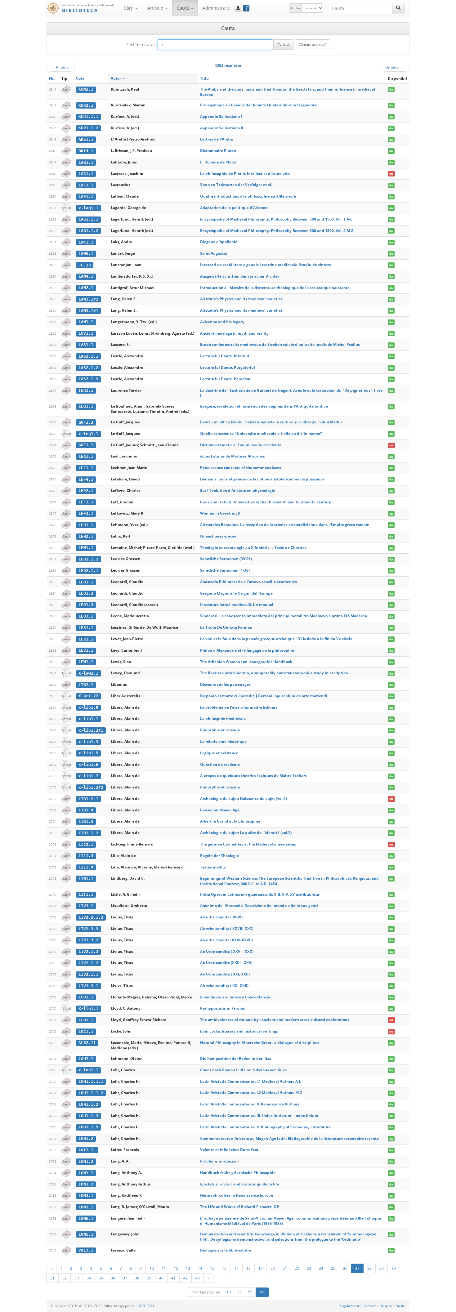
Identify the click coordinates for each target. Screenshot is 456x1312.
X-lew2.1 (88, 673)
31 (52, 1277)
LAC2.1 (85, 185)
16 (224, 1268)
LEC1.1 (85, 468)
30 (393, 1268)
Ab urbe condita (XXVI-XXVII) (226, 940)
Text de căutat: (141, 44)
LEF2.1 (85, 490)
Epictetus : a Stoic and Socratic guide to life (239, 1184)
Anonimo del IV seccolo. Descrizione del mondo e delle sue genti (259, 905)
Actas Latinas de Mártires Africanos (232, 456)
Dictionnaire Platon (218, 150)
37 (125, 1277)
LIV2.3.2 (88, 940)
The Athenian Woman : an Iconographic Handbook (246, 661)
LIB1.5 (85, 821)
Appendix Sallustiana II (221, 128)
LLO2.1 (85, 1020)
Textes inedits (213, 867)
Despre (385, 1306)
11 (164, 1268)
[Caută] (398, 8)
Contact (369, 1306)
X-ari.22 (88, 696)
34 (89, 1277)
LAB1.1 (85, 162)
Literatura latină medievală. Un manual (236, 604)
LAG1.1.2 (88, 230)
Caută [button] (183, 8)
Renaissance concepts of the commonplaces (240, 467)
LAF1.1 (85, 196)
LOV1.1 (85, 333)
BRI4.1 (85, 151)
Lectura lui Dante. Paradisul (226, 379)
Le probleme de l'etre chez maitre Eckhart (238, 707)
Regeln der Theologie (219, 855)
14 (200, 1268)
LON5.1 (85, 1234)
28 (369, 1268)
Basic (400, 1306)
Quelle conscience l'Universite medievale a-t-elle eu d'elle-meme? (261, 433)
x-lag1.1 (88, 208)
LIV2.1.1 (88, 974)
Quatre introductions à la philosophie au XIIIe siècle (248, 196)
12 (176, 1268)
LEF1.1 (85, 502)
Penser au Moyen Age (219, 810)
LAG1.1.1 (88, 219)
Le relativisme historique (223, 741)
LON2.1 (85, 1207)
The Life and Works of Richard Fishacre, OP (239, 1206)
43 (197, 1277)
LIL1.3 (85, 855)
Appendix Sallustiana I (221, 116)
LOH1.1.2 (88, 1104)
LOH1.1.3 (88, 1115)
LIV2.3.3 (88, 928)
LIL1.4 (85, 867)
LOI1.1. (87, 1150)
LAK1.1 (85, 242)
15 (212, 1268)
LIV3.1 (85, 906)
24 (321, 1268)
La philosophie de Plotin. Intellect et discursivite (245, 173)
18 (248, 1268)
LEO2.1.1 (88, 570)
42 (185, 1277)
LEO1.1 (85, 582)
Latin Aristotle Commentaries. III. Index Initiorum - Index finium (259, 1115)
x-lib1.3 (88, 741)
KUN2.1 (85, 89)
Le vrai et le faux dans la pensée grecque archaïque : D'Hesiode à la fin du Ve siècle (276, 638)
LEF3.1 (85, 513)
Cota (80, 78)
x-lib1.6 (88, 764)
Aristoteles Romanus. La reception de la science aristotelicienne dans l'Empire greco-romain (284, 524)
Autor (116, 78)
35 (101, 1277)
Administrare (216, 8)
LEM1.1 (85, 547)
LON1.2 (85, 1161)
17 (236, 1268)
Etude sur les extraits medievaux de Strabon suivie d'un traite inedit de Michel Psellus (280, 344)
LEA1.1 (85, 456)
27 (357, 1268)
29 (381, 1268)
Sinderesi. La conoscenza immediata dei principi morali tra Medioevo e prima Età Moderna (283, 615)
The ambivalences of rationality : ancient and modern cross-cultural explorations (274, 1019)
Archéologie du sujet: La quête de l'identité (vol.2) (246, 832)
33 (76, 1277)
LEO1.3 (85, 604)
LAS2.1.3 (88, 379)
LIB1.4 (85, 810)
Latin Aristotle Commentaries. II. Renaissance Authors (249, 1104)
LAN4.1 (85, 276)
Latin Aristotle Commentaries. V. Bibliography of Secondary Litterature (265, 1127)
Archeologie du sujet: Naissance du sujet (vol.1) (243, 798)
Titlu (204, 78)
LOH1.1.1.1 (90, 1081)
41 (173, 1277)
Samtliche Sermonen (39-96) (226, 558)
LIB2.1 (85, 684)
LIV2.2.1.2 (90, 917)
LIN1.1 (85, 878)
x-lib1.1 (88, 718)
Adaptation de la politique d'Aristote (234, 207)
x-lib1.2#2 (90, 787)
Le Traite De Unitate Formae (226, 627)
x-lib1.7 (88, 776)
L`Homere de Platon (219, 162)
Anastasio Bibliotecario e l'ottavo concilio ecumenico (248, 581)
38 (137, 1277)
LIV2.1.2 (88, 963)
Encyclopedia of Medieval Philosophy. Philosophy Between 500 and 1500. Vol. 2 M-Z (276, 230)
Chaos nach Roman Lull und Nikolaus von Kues (243, 1070)
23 (309, 1268)
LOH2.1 (85, 1058)
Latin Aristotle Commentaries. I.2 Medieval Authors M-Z (251, 1092)
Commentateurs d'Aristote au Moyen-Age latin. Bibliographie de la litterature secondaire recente (289, 1138)
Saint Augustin (213, 253)
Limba (295, 8)
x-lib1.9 (88, 707)
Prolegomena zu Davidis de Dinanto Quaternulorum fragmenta (258, 105)
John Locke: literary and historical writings (239, 1031)
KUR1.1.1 (88, 116)
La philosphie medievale (223, 718)
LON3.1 (85, 1195)
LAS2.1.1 (88, 356)
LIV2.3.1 (88, 986)
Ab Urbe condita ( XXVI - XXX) (226, 951)
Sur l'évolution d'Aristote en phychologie (237, 490)
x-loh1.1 (88, 1070)
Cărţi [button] (129, 8)
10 (152, 1268)
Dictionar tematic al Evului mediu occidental (241, 445)
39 (149, 1277)
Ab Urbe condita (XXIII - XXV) (226, 962)
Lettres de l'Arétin (216, 139)
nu (391, 174)
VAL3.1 (85, 1250)
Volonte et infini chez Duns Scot (229, 1149)
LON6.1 (85, 1218)
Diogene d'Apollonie (218, 241)
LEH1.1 (85, 525)
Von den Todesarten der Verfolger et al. (236, 184)
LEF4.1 (85, 479)
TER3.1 (85, 390)
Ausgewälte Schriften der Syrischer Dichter (239, 276)
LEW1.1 (85, 661)
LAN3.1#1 (88, 310)
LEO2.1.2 (88, 559)
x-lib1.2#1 (90, 730)
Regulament (348, 1306)
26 (345, 1268)
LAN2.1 (85, 287)
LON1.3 (85, 1184)
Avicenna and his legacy (222, 321)
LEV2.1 (85, 639)
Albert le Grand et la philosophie (230, 821)
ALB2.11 (87, 1042)
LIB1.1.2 (88, 833)
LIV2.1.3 (88, 951)
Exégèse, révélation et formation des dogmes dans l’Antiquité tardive (264, 406)
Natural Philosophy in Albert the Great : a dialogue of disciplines (259, 1042)
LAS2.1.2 (88, 367)
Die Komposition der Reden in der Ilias (235, 1058)
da (391, 89)
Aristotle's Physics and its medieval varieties (241, 298)
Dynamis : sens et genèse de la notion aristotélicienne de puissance (262, 479)
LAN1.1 (85, 321)
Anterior (60, 67)
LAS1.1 (85, 344)
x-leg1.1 (88, 433)
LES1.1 (85, 627)
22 (297, 1268)
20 (272, 1268)
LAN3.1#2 (88, 299)
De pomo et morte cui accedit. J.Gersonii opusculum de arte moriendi (263, 695)
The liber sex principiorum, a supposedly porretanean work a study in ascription (274, 673)
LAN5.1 (85, 253)
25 (333, 1268)
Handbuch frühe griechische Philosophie (237, 1172)
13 (188, 1268)
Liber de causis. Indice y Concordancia (235, 997)
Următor (395, 67)
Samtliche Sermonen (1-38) (225, 570)
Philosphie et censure (220, 730)
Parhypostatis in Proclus (222, 1008)
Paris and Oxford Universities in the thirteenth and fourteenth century (265, 502)
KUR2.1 (85, 105)
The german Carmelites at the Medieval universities (248, 844)
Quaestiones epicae (218, 536)
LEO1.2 (85, 593)
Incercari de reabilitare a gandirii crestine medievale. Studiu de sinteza (265, 264)
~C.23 (84, 265)
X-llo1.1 (88, 1008)
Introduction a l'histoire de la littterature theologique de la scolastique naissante (275, 287)
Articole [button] (155, 8)
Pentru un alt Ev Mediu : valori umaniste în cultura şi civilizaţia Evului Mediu (271, 422)
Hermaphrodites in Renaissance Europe (236, 1195)
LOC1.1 (85, 1031)
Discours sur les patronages (225, 684)
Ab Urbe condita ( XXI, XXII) (225, 974)
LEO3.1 (85, 616)
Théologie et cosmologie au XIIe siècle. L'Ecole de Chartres (253, 547)
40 (161, 1277)
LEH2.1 (85, 536)
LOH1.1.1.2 (90, 1093)
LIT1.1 (85, 894)
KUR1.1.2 (88, 128)
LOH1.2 (85, 1138)
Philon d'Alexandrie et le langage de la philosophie (247, 650)
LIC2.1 (85, 844)
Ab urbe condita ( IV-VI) (221, 917)
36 (113, 1277)
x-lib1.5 (88, 753)
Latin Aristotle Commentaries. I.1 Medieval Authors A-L (250, 1081)
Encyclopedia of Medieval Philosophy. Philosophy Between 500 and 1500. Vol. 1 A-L (276, 219)
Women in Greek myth (221, 513)
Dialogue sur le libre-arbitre (225, 1250)
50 (250, 1292)
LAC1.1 (85, 173)
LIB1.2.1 (88, 799)
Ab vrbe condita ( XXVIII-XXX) (226, 928)
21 (285, 1268)
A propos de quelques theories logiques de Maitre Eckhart (253, 775)
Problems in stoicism (219, 1161)
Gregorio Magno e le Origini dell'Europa (236, 593)
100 (262, 1292)
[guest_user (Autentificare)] (238, 8)
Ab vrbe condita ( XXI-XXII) (224, 985)
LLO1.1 (85, 997)
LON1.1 (85, 1173)
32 (64, 1277)
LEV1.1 (85, 650)
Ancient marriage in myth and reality (234, 333)
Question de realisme (220, 764)
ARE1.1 (85, 139)
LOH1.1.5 (88, 1127)
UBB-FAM (145, 1306)
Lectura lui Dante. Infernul (224, 356)
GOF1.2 (85, 422)
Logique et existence (219, 753)
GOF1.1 (85, 445)
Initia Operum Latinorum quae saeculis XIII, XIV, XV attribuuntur (260, 894)
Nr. (52, 78)
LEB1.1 (85, 406)
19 (260, 1268)
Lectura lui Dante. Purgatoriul (227, 367)
